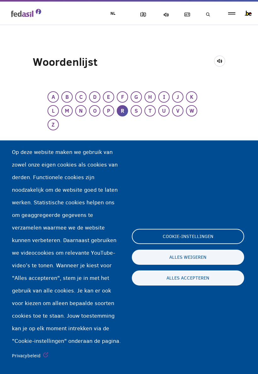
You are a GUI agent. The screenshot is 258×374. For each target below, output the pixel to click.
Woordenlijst (186, 14)
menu (231, 13)
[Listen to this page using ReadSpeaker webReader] (222, 60)
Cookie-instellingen (188, 236)
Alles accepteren (187, 278)
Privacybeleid (26, 356)
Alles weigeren (187, 257)
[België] (248, 13)
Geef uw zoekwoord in (208, 14)
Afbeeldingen (142, 14)
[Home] (26, 13)
